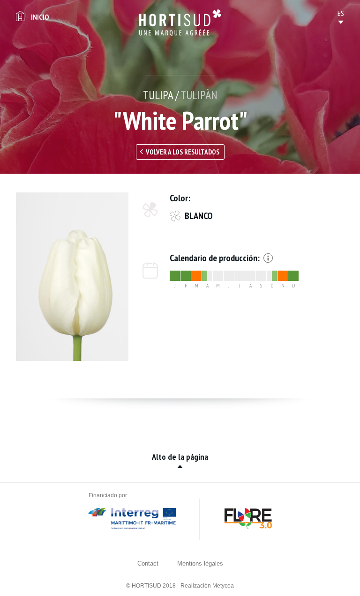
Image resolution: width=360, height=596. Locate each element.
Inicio (40, 17)
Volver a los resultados (182, 151)
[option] (72, 276)
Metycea (223, 585)
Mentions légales (200, 563)
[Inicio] (180, 22)
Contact (147, 563)
